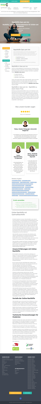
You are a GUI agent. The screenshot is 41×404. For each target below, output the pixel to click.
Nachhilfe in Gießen (31, 371)
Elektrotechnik (4, 362)
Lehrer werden (14, 1)
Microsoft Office (5, 367)
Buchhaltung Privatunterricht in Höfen (18, 187)
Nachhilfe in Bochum (31, 362)
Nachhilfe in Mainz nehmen (32, 382)
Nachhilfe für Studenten (19, 359)
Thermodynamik (5, 373)
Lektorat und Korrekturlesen (16, 8)
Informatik (4, 363)
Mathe (3, 364)
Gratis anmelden (6, 48)
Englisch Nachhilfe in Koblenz (24, 182)
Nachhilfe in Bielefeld (31, 360)
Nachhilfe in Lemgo (33, 182)
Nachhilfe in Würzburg (31, 388)
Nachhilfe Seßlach (28, 185)
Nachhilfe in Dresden (31, 367)
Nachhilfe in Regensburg (32, 386)
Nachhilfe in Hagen (31, 373)
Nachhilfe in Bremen (31, 364)
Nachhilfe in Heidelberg (31, 377)
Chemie (3, 360)
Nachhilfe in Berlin (31, 359)
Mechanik (3, 366)
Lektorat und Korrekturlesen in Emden (18, 185)
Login (32, 1)
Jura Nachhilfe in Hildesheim (29, 193)
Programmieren (4, 370)
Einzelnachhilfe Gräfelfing (29, 187)
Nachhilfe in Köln (30, 380)
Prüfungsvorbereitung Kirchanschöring (18, 193)
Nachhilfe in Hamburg (31, 374)
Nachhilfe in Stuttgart (31, 387)
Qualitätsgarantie (26, 7)
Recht (3, 371)
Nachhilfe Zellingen (15, 195)
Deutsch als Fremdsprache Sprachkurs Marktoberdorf (20, 190)
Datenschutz (17, 370)
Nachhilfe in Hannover (31, 375)
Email (7, 1)
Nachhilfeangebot (4, 7)
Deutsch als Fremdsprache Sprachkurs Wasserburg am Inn (28, 195)
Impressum (17, 372)
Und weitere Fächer (5, 374)
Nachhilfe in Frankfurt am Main (33, 370)
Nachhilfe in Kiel (30, 379)
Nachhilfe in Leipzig (31, 381)
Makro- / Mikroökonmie (6, 365)
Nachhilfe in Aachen (31, 358)
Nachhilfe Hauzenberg (15, 182)
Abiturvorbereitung (18, 358)
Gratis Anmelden (24, 1)
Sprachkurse (17, 362)
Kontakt (16, 373)
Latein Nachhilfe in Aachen (26, 180)
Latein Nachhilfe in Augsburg (16, 180)
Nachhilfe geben (35, 8)
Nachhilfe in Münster (31, 385)
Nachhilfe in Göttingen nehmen (33, 372)
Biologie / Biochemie (5, 358)
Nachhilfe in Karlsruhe (31, 378)
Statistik (3, 372)
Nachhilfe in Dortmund (31, 366)
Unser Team (31, 8)
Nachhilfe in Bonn (31, 363)
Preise (16, 364)
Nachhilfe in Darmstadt (31, 365)
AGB (15, 371)
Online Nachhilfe (9, 8)
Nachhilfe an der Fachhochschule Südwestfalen (19, 192)
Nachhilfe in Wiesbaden (31, 192)
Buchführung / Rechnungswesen (7, 359)
